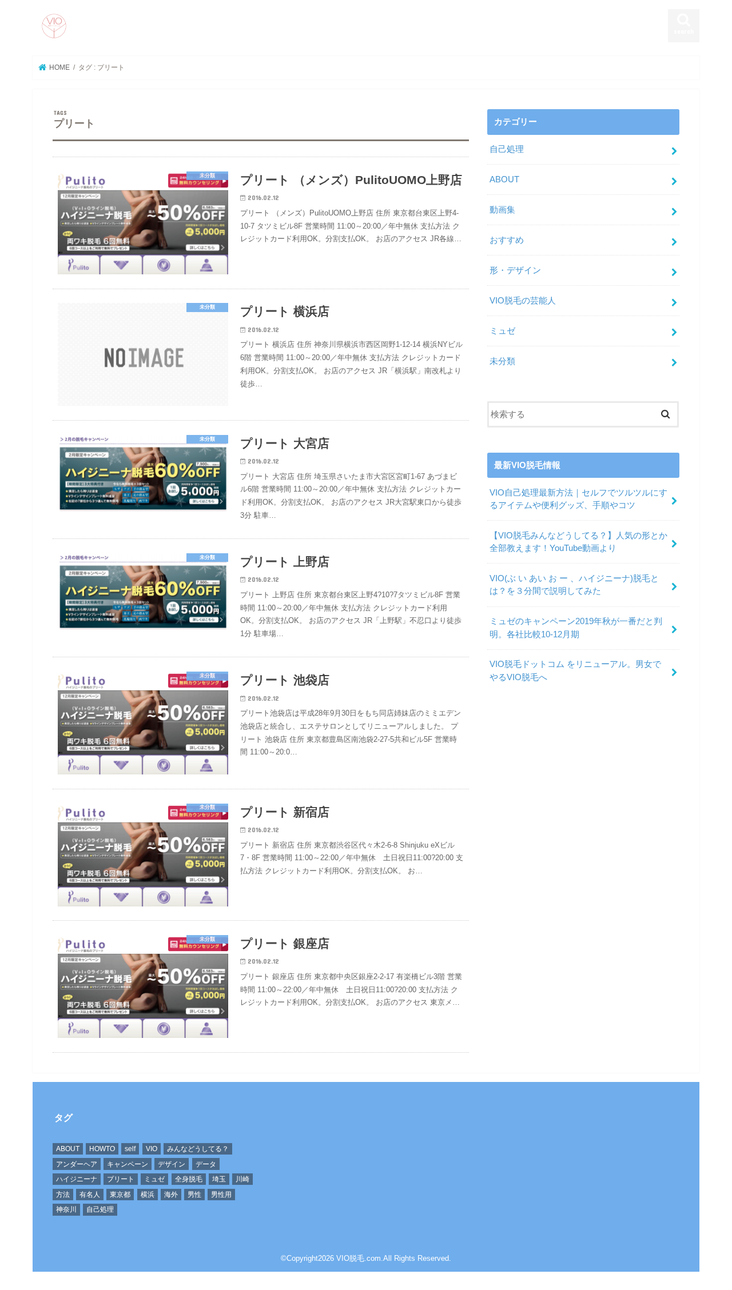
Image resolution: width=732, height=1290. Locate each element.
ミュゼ (502, 331)
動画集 (502, 209)
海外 (171, 1195)
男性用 (221, 1195)
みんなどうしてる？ (198, 1149)
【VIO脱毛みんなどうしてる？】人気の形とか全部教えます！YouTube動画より (578, 542)
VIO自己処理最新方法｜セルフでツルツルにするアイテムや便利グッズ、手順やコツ (578, 499)
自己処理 (507, 149)
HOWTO (102, 1149)
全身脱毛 (188, 1179)
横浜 (147, 1195)
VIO (151, 1149)
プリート (120, 1179)
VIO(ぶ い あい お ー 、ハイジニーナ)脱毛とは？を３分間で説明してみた (574, 585)
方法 (63, 1195)
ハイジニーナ (76, 1179)
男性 (194, 1195)
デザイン (171, 1164)
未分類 (502, 361)
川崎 (242, 1179)
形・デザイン (515, 270)
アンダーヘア (76, 1164)
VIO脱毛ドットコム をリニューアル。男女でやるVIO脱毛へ (575, 670)
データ (206, 1164)
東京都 (120, 1195)
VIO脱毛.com (358, 1258)
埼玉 (219, 1179)
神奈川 (66, 1209)
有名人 (89, 1195)
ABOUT (504, 179)
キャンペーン (127, 1164)
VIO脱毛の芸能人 (523, 300)
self (130, 1149)
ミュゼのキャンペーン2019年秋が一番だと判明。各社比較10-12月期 (576, 627)
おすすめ (507, 240)
